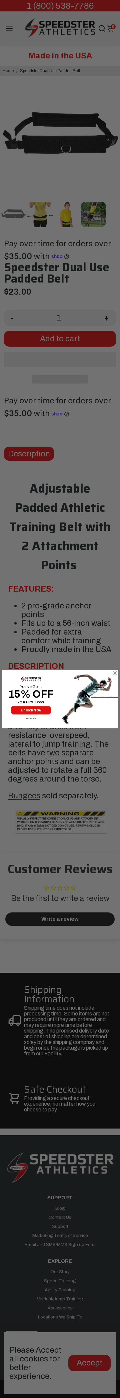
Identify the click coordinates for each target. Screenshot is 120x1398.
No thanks (31, 718)
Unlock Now (31, 710)
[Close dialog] (115, 673)
